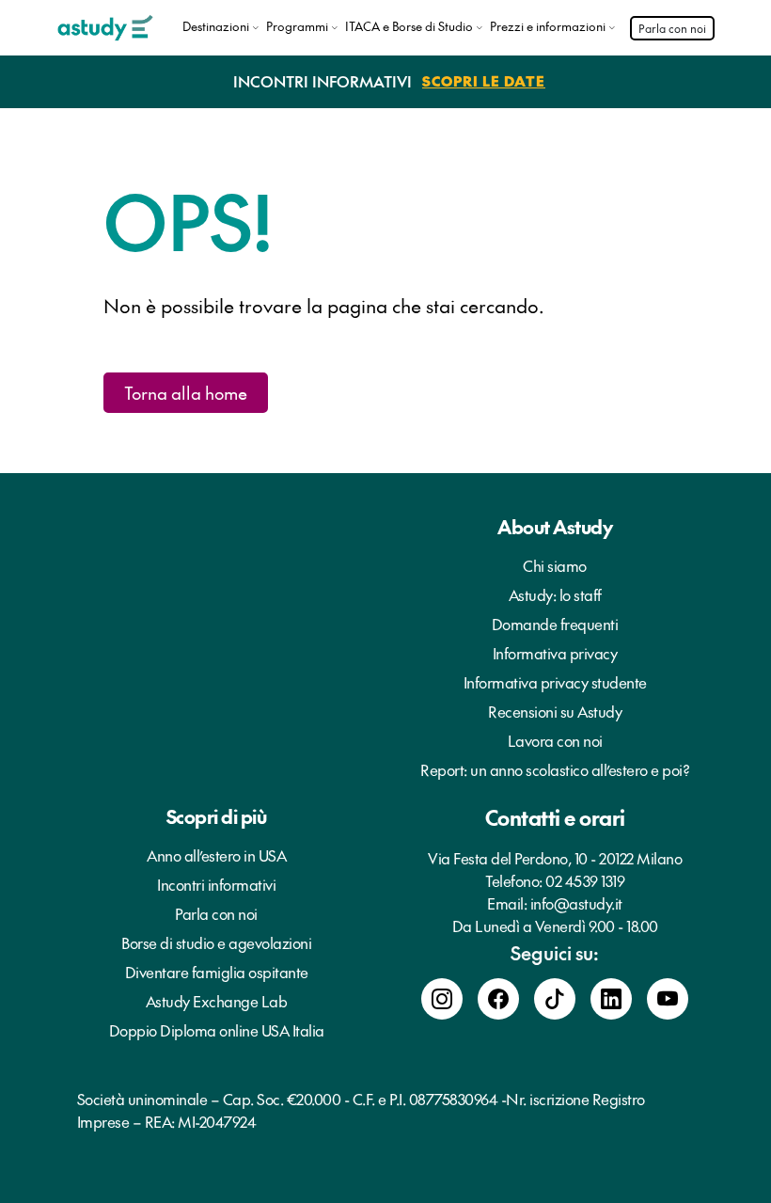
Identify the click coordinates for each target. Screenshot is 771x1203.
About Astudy (554, 527)
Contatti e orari (555, 817)
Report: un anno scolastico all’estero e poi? (554, 769)
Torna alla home (185, 392)
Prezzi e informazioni (548, 26)
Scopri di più (216, 816)
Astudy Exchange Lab (217, 1000)
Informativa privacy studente (555, 682)
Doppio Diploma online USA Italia (216, 1030)
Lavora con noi (555, 740)
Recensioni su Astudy (555, 711)
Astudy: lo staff (555, 594)
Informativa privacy (555, 652)
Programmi (297, 26)
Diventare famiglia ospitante (216, 971)
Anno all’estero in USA (216, 855)
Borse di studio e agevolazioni (216, 942)
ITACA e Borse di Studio (409, 26)
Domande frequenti (555, 623)
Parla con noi (672, 28)
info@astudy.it (576, 903)
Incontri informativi (216, 884)
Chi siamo (555, 565)
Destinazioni (215, 26)
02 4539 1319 (584, 880)
